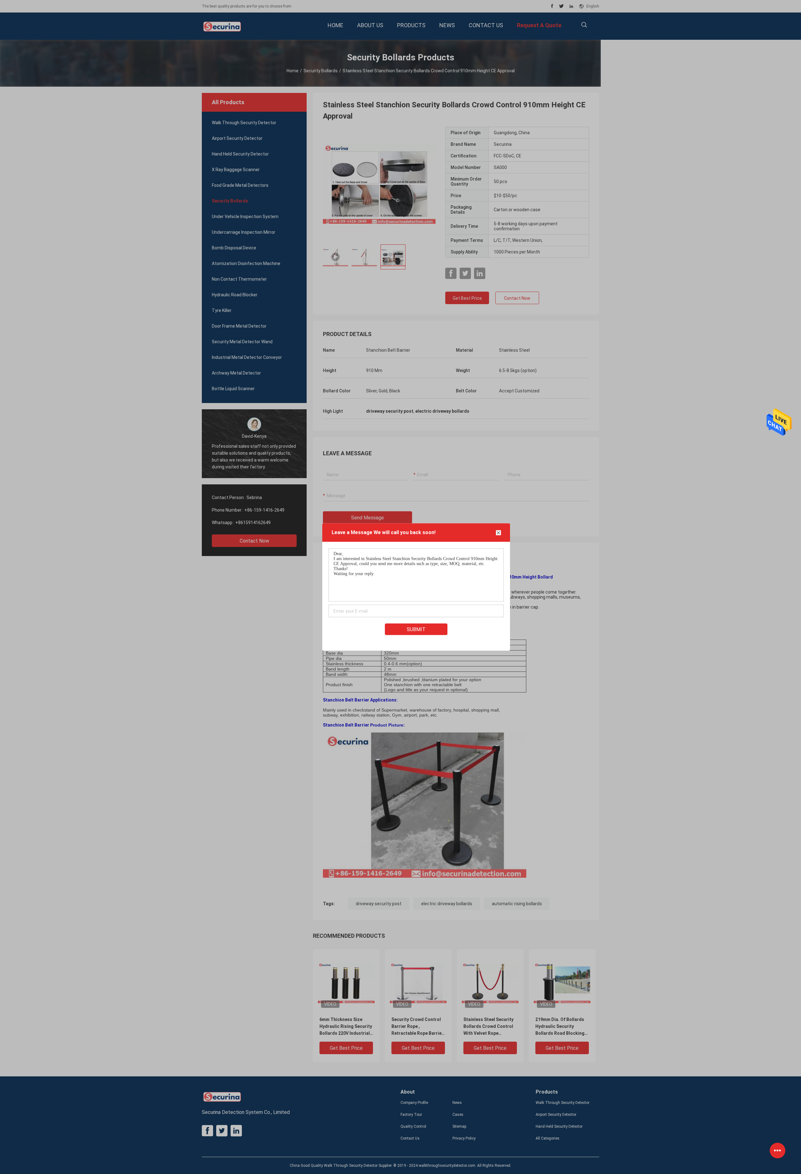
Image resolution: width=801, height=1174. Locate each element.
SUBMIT (416, 629)
